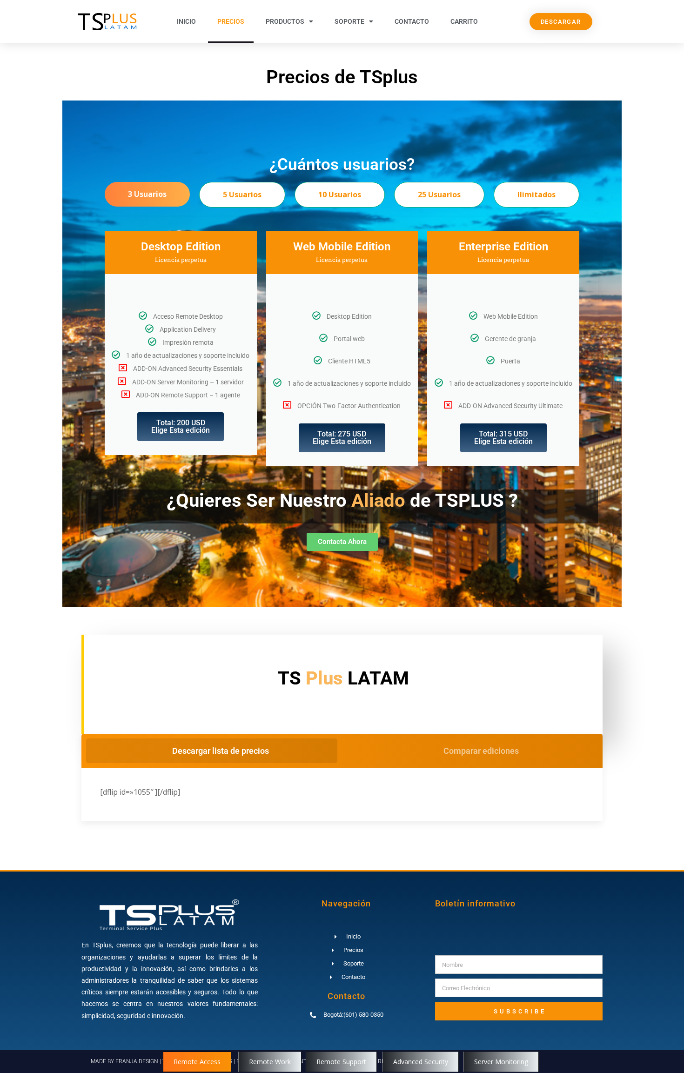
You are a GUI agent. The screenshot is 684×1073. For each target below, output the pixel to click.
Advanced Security (420, 1061)
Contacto (412, 21)
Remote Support (341, 1061)
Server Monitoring (501, 1061)
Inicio (186, 21)
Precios (230, 21)
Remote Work (270, 1061)
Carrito (464, 21)
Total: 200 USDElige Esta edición (180, 426)
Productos (285, 21)
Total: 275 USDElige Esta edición (342, 437)
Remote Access (197, 1061)
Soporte (349, 21)
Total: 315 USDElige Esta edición (503, 437)
